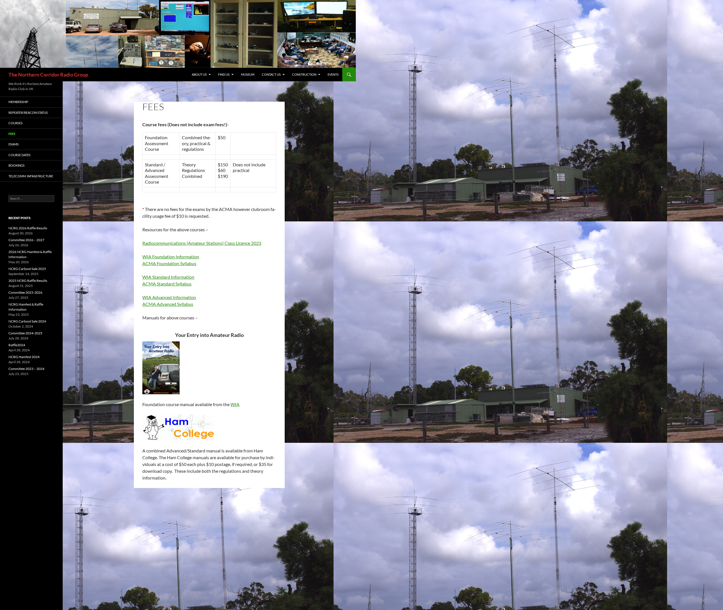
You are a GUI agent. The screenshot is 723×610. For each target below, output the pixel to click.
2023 (255, 243)
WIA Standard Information (168, 277)
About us (199, 74)
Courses (15, 123)
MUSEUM (247, 74)
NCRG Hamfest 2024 (24, 357)
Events (333, 74)
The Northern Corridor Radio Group (48, 74)
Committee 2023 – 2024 (26, 369)
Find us (224, 74)
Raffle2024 (16, 345)
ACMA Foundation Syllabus (169, 263)
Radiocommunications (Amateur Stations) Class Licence (196, 243)
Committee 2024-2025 (25, 333)
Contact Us (271, 74)
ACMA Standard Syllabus (166, 283)
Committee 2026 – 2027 (26, 240)
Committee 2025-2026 (25, 292)
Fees (11, 134)
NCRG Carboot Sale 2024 (27, 321)
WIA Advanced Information (169, 297)
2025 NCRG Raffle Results (27, 280)
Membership (18, 102)
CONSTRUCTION (304, 74)
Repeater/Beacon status (28, 112)
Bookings (16, 165)
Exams (13, 144)
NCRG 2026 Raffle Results (27, 228)
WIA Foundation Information (170, 256)
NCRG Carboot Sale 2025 (27, 269)
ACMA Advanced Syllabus (167, 304)
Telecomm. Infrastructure (30, 176)
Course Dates (19, 155)
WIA (234, 404)
